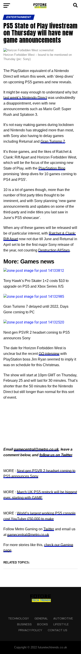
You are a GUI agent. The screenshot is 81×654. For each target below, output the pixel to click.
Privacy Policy (30, 630)
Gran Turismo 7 (52, 141)
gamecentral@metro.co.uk (36, 449)
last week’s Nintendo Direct (25, 98)
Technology (18, 618)
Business (24, 624)
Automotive (63, 618)
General (41, 618)
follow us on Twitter (55, 455)
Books (42, 624)
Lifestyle (61, 624)
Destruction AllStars (54, 250)
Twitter (48, 529)
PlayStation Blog (51, 168)
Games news (37, 261)
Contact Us (57, 630)
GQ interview (49, 354)
